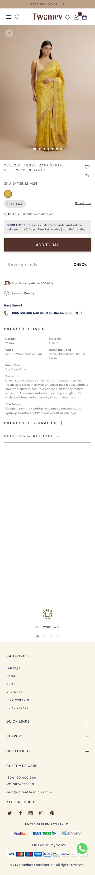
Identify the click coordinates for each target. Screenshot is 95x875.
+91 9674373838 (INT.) (65, 313)
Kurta (11, 684)
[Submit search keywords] (17, 17)
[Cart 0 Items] (84, 18)
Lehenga (13, 668)
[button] (67, 18)
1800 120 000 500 (21, 777)
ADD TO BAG (48, 244)
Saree (11, 676)
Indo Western (17, 699)
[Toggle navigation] (9, 17)
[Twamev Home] (47, 16)
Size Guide (83, 203)
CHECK (80, 264)
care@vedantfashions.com (29, 792)
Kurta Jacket (17, 707)
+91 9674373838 (20, 784)
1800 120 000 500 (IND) (30, 313)
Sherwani (14, 692)
